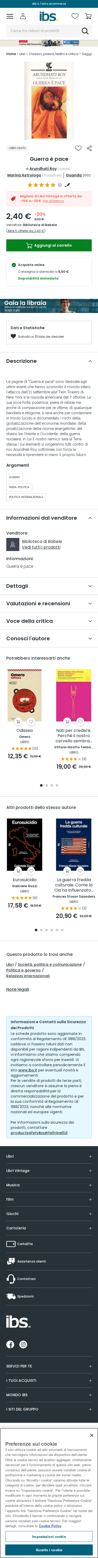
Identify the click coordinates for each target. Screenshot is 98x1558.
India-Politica (19, 487)
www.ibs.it (27, 1070)
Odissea (24, 730)
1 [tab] (49, 136)
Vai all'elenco (53, 201)
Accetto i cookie (49, 1549)
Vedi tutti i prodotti (41, 547)
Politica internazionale (26, 497)
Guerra (14, 477)
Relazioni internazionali (28, 976)
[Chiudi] (91, 1435)
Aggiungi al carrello (52, 245)
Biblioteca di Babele (40, 225)
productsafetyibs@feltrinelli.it (39, 1132)
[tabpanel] (49, 101)
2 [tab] (46, 786)
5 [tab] (57, 930)
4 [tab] (57, 786)
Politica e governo (23, 970)
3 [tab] (52, 786)
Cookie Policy (50, 1525)
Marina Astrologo (24, 175)
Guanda (74, 175)
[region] (49, 1493)
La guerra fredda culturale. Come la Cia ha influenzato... (73, 885)
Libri (10, 964)
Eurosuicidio (25, 880)
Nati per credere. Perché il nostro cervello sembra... (74, 736)
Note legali (17, 989)
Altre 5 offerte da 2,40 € (26, 231)
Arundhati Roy (43, 168)
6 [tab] (62, 930)
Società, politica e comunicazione (50, 964)
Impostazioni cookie (49, 1536)
